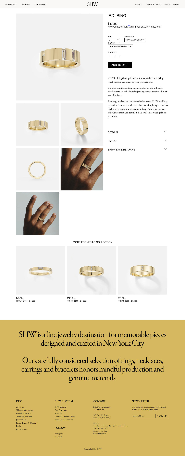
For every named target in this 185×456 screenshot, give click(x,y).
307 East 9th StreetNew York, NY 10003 (101, 416)
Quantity (112, 52)
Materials (129, 36)
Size (109, 36)
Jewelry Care (21, 420)
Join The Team (21, 429)
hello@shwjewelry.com (102, 407)
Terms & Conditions (24, 416)
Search (138, 4)
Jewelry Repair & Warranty (26, 423)
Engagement (10, 4)
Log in (167, 4)
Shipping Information (24, 410)
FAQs (18, 426)
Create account (153, 4)
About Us (20, 407)
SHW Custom (60, 407)
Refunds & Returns (23, 413)
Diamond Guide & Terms (65, 416)
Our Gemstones (61, 410)
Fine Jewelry (41, 4)
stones (111, 43)
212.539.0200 (98, 409)
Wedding (25, 4)
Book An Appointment (64, 420)
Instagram (59, 433)
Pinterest (58, 437)
